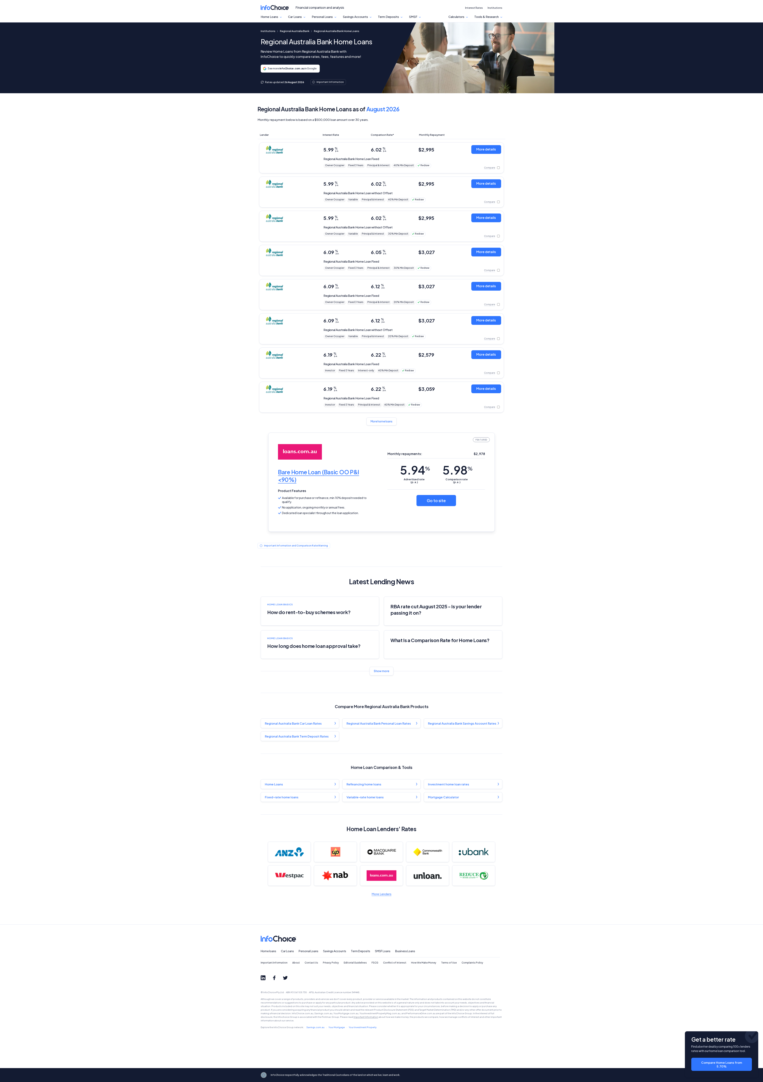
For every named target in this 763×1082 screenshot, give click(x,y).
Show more (381, 671)
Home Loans (269, 16)
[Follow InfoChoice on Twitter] (285, 978)
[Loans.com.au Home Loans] (381, 875)
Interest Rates (474, 7)
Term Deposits (388, 16)
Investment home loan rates (448, 784)
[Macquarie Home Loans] (381, 852)
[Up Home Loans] (335, 852)
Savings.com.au (315, 1027)
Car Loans (295, 16)
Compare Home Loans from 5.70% (721, 1064)
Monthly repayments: (404, 454)
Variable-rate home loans (365, 797)
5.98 (457, 470)
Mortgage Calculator (443, 797)
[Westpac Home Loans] (289, 875)
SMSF (413, 16)
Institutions (495, 7)
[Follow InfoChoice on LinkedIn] (263, 978)
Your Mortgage (336, 1027)
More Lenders (381, 894)
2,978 (479, 454)
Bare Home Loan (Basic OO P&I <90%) (318, 476)
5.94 (415, 470)
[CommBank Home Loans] (427, 852)
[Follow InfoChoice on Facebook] (274, 978)
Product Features (292, 491)
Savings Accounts (355, 16)
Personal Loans (322, 16)
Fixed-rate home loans (281, 797)
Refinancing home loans (364, 784)
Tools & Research (486, 16)
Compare (489, 167)
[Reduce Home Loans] (473, 875)
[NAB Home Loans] (335, 875)
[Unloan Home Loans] (427, 875)
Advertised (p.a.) (414, 480)
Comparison (456, 480)
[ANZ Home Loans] (289, 852)
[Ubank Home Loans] (473, 852)
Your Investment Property (363, 1027)
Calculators (456, 16)
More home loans (381, 421)
